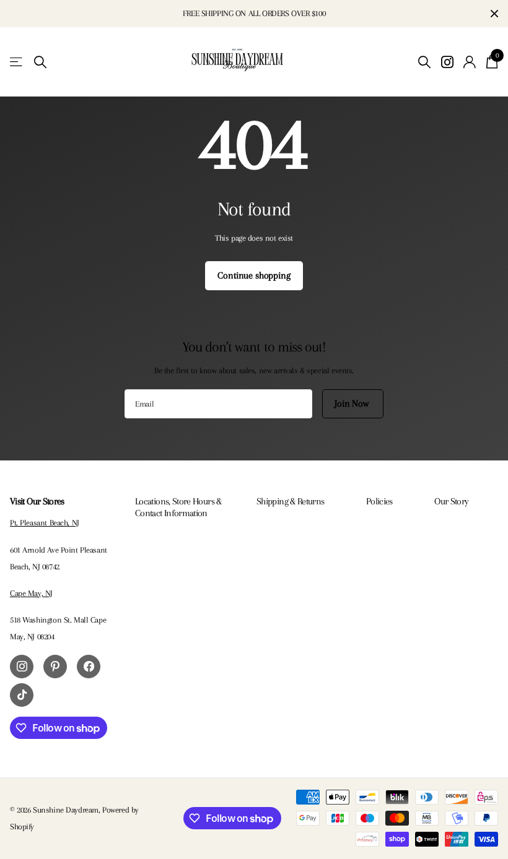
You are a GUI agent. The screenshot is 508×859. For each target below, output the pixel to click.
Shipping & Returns (290, 501)
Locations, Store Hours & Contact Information (178, 507)
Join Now (353, 403)
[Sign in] (469, 62)
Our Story (451, 501)
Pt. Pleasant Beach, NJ (44, 522)
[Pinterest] (55, 666)
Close (494, 13)
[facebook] (88, 666)
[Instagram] (21, 666)
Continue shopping (253, 275)
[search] (40, 62)
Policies (379, 501)
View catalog (17, 62)
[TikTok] (21, 695)
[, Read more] (446, 62)
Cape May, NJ (31, 593)
